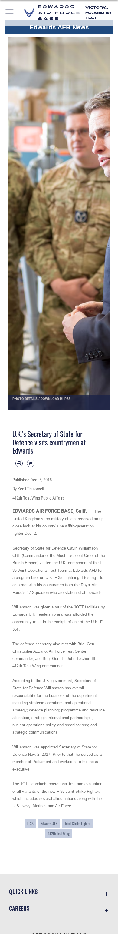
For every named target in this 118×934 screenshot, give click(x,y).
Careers (19, 908)
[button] (10, 13)
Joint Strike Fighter (77, 823)
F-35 (30, 823)
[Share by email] (30, 463)
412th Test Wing (59, 833)
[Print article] (19, 463)
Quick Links (23, 891)
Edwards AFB (49, 823)
